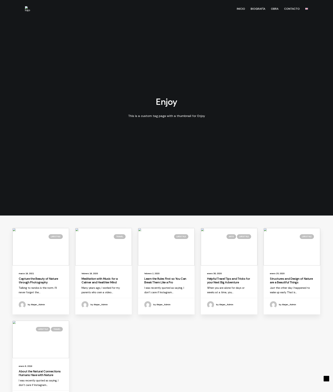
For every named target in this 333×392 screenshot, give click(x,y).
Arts (231, 236)
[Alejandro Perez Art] (27, 8)
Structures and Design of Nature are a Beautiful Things (291, 280)
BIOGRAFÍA (258, 9)
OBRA (275, 9)
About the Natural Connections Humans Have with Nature (40, 373)
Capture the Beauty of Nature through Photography (38, 280)
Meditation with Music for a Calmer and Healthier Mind (100, 280)
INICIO (241, 9)
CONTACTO (292, 9)
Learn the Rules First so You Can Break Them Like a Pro (165, 280)
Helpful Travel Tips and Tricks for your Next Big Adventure (228, 280)
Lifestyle (56, 236)
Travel (119, 236)
